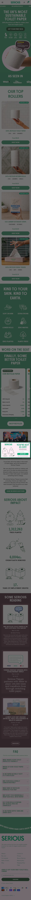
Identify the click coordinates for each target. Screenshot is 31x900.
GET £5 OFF (23, 454)
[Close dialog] (29, 443)
